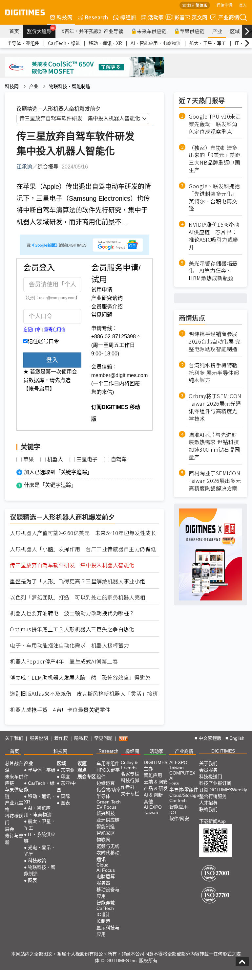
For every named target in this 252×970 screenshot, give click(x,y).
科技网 (65, 17)
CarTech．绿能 (64, 43)
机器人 (55, 459)
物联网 (103, 839)
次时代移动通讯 (107, 856)
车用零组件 (107, 763)
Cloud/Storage (184, 795)
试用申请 (101, 289)
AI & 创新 (153, 795)
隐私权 (81, 738)
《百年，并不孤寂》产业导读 (91, 31)
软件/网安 (179, 818)
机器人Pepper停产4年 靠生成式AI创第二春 (64, 661)
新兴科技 (105, 813)
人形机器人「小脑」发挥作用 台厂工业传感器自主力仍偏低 (83, 549)
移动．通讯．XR (105, 43)
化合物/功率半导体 (108, 793)
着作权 (61, 738)
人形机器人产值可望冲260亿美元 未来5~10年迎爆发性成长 (83, 533)
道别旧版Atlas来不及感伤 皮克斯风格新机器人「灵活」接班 (84, 693)
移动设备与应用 (107, 893)
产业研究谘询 (107, 298)
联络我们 (208, 809)
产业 (217, 31)
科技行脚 (130, 780)
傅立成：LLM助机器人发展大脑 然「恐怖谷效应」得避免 (80, 677)
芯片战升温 (14, 767)
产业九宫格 (14, 806)
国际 (65, 796)
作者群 (128, 787)
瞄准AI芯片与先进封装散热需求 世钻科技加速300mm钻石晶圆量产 (214, 446)
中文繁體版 (210, 738)
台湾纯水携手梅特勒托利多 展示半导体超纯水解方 (214, 372)
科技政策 (37, 860)
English (236, 738)
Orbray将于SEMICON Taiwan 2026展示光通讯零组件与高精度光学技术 (215, 407)
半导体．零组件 (23, 43)
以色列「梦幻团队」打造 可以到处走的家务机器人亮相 (77, 597)
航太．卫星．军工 (207, 43)
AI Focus (105, 870)
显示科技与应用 (107, 931)
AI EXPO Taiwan (153, 809)
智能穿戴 (105, 902)
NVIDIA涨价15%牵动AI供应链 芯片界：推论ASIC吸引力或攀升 (214, 236)
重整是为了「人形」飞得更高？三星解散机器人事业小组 (77, 581)
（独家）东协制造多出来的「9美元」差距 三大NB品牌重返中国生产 (215, 159)
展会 (9, 829)
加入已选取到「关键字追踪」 (58, 472)
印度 (65, 776)
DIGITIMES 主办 (155, 765)
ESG (174, 783)
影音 (176, 17)
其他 (148, 801)
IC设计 (103, 914)
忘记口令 (31, 329)
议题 (82, 763)
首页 (14, 31)
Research (96, 17)
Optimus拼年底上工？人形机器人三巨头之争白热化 (72, 629)
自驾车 (119, 459)
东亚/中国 (66, 786)
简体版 (201, 5)
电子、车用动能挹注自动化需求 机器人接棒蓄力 (69, 645)
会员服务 (208, 770)
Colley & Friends (129, 765)
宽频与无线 (107, 846)
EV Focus (106, 807)
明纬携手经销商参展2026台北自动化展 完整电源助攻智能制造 (215, 341)
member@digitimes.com (119, 375)
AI (171, 778)
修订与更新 (14, 839)
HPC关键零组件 (108, 773)
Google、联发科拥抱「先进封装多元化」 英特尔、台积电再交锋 (214, 197)
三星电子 (86, 459)
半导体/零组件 (183, 789)
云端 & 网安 (156, 781)
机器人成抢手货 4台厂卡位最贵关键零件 (60, 709)
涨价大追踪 (41, 30)
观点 (82, 770)
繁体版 (188, 5)
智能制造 (105, 826)
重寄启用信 (54, 329)
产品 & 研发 (156, 788)
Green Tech (108, 801)
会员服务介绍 (107, 306)
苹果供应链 (192, 31)
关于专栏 (130, 793)
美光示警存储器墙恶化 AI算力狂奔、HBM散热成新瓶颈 (213, 270)
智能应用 (153, 775)
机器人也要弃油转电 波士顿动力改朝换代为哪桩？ (72, 613)
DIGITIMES (223, 751)
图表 (32, 880)
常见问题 (101, 315)
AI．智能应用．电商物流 (156, 43)
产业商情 (228, 17)
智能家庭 (105, 833)
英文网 (199, 17)
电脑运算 (105, 876)
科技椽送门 (14, 819)
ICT (173, 812)
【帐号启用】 (39, 389)
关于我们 (14, 738)
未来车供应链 (151, 31)
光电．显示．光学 (39, 851)
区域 (235, 31)
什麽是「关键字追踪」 (50, 485)
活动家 (156, 17)
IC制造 (103, 921)
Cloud (102, 865)
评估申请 (224, 5)
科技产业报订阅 (215, 783)
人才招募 (208, 802)
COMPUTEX (182, 773)
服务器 (103, 883)
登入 (243, 5)
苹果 (28, 459)
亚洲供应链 (107, 820)
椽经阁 (128, 17)
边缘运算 (105, 783)
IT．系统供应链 (39, 838)
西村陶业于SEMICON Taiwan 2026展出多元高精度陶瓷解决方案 (215, 480)
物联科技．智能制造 (69, 86)
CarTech (105, 908)
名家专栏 (130, 774)
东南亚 (67, 770)
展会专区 (86, 776)
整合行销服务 (213, 796)
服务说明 (39, 738)
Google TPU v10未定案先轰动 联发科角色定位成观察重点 (215, 124)
